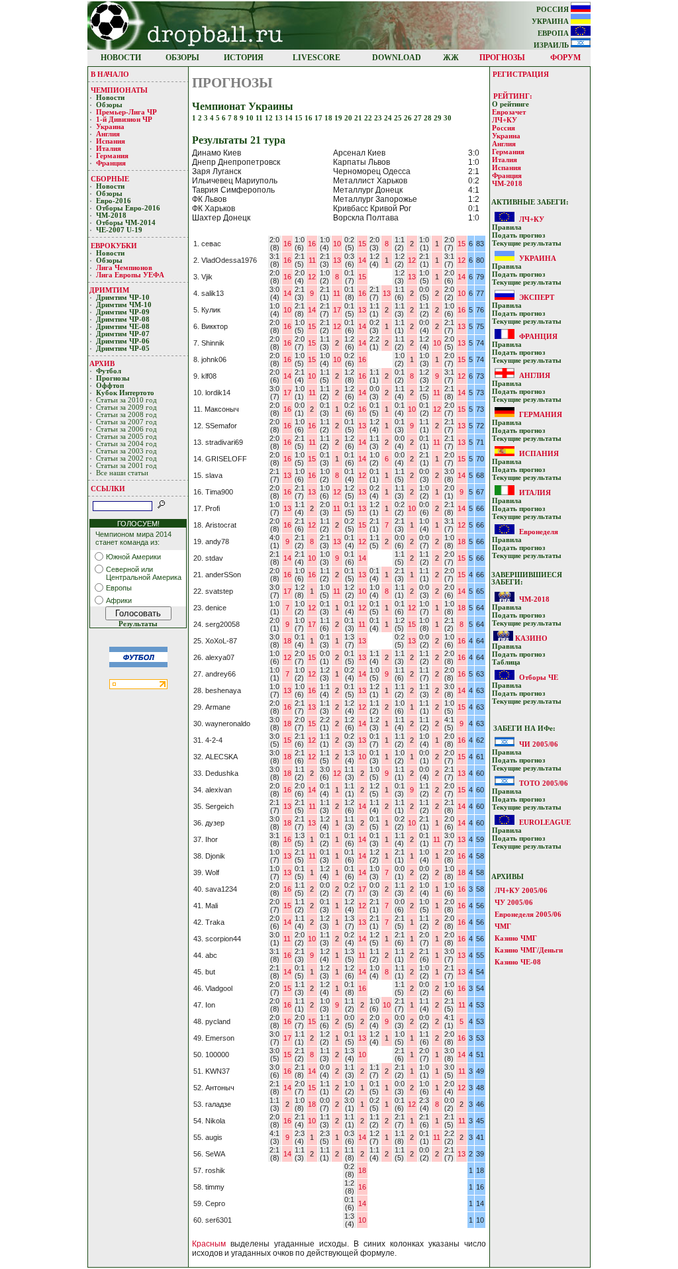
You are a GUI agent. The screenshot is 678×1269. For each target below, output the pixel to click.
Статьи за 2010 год (126, 400)
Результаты (138, 624)
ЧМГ (503, 926)
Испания (110, 141)
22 (369, 118)
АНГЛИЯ (534, 375)
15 (300, 118)
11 (260, 118)
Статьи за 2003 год (126, 451)
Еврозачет (509, 112)
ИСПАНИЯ (539, 453)
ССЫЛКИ (108, 489)
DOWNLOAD (396, 57)
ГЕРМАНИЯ (540, 414)
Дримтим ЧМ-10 (124, 304)
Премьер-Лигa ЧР (127, 112)
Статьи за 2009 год (126, 407)
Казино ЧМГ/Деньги (529, 950)
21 (359, 118)
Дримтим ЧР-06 (123, 341)
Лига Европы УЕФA (131, 275)
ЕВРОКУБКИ (114, 246)
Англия (108, 134)
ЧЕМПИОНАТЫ (119, 90)
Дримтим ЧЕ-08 (123, 326)
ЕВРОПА (554, 33)
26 (409, 118)
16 (310, 118)
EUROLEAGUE (545, 822)
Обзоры (109, 105)
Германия (112, 156)
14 (290, 118)
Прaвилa (507, 227)
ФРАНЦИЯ (538, 336)
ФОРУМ (565, 57)
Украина (110, 126)
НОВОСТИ (121, 57)
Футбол (108, 371)
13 (280, 118)
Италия (108, 148)
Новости (110, 97)
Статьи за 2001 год (126, 465)
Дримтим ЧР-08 (123, 319)
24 (389, 118)
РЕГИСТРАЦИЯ (521, 74)
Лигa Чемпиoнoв (125, 267)
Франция (111, 163)
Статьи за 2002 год (126, 458)
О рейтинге (510, 104)
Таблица (506, 662)
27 (419, 118)
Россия (503, 128)
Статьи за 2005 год (126, 436)
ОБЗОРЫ (182, 57)
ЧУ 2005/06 (514, 902)
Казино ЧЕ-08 (518, 962)
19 (339, 118)
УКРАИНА (551, 21)
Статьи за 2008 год (126, 414)
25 (399, 118)
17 (319, 118)
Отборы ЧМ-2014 (126, 222)
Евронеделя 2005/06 (528, 914)
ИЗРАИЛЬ (552, 45)
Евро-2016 (113, 201)
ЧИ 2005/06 (538, 744)
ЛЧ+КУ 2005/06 (521, 890)
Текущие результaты (526, 243)
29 (439, 118)
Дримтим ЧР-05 (123, 348)
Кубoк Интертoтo (126, 393)
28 (429, 118)
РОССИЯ (553, 9)
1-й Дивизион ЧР (125, 119)
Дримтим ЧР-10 (123, 297)
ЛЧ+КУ (504, 120)
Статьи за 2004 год (126, 443)
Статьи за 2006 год (126, 429)
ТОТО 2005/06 (543, 783)
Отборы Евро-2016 (128, 208)
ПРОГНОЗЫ (502, 57)
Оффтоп (110, 385)
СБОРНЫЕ (110, 179)
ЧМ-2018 (111, 215)
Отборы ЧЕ (538, 677)
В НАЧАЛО (110, 74)
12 (270, 118)
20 (349, 118)
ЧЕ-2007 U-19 (119, 230)
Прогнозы (113, 378)
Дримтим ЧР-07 (123, 334)
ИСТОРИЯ (244, 57)
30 (448, 118)
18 (329, 118)
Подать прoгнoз (518, 235)
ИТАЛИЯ (535, 492)
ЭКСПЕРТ (536, 297)
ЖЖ (451, 57)
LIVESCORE (316, 57)
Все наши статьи (122, 473)
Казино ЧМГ (516, 938)
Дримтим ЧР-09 (123, 312)
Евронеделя (538, 532)
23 (379, 118)
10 (251, 118)
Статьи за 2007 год (126, 422)
